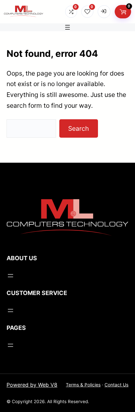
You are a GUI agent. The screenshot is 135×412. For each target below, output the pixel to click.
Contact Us (116, 384)
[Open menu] (67, 27)
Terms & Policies (83, 384)
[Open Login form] (104, 11)
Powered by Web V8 (32, 384)
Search (78, 128)
